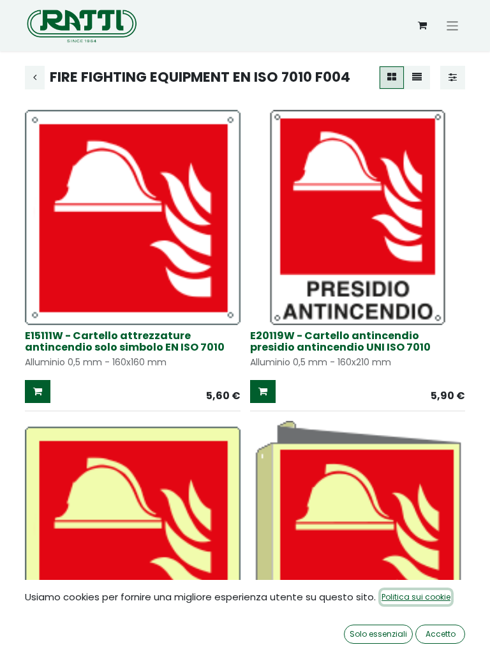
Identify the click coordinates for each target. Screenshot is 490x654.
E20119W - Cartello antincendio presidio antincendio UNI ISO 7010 (340, 341)
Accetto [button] (441, 633)
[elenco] (417, 77)
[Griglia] (392, 77)
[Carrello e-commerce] (422, 25)
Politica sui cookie (416, 596)
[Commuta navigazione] (453, 25)
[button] (37, 392)
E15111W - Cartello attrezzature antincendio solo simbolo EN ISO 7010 (125, 341)
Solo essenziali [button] (378, 633)
